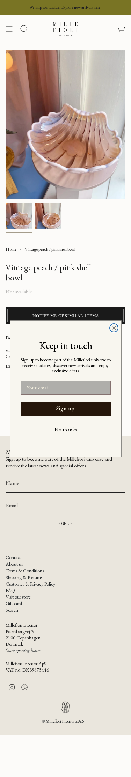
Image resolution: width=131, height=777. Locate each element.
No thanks (65, 429)
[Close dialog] (114, 328)
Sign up (65, 408)
